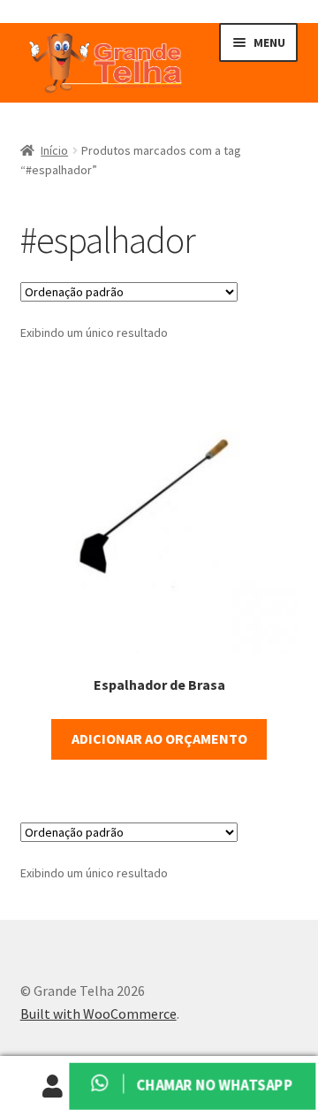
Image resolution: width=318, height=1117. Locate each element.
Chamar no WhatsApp (212, 1085)
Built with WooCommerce (98, 1013)
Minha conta (53, 1087)
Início (54, 150)
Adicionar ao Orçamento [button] (159, 738)
